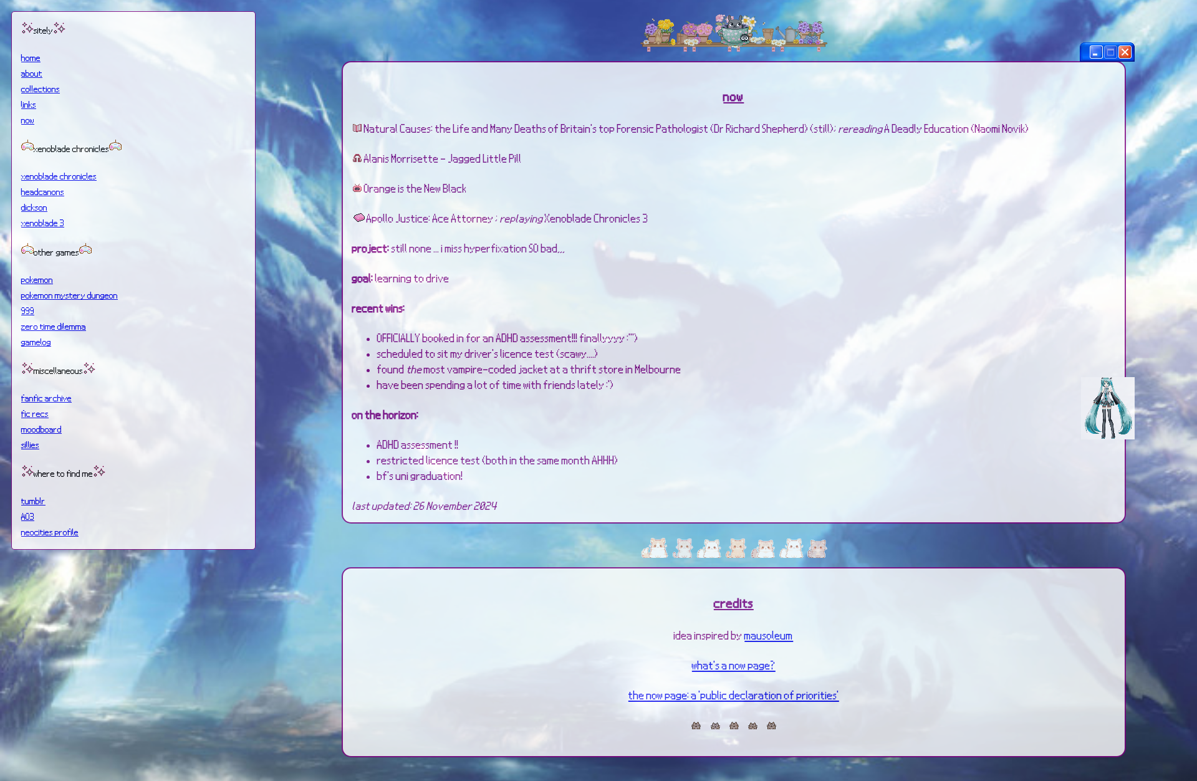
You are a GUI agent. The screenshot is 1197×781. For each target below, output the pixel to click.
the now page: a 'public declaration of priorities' (733, 694)
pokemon (37, 279)
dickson (34, 207)
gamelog (36, 341)
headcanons (42, 191)
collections (40, 88)
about (31, 73)
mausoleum (768, 635)
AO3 (27, 516)
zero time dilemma (53, 326)
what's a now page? (734, 664)
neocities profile (50, 531)
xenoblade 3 (42, 222)
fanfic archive (46, 397)
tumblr (33, 500)
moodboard (41, 428)
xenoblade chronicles (59, 175)
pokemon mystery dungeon (69, 294)
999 (27, 310)
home (31, 57)
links (28, 104)
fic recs (35, 413)
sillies (30, 444)
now (27, 119)
